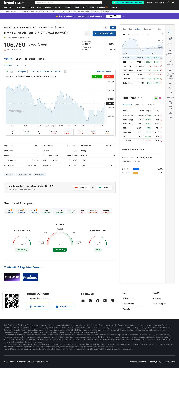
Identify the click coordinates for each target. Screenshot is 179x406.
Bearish (83, 187)
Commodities (149, 29)
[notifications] (168, 2)
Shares (160, 29)
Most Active (127, 104)
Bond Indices (95, 11)
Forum (41, 59)
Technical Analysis (18, 203)
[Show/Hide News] (65, 71)
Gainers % (140, 104)
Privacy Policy (155, 362)
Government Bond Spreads (66, 11)
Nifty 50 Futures (129, 70)
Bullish (106, 187)
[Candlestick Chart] (6, 71)
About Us (157, 293)
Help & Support (159, 304)
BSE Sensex (127, 62)
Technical (30, 59)
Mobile (125, 298)
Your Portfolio (128, 304)
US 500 (126, 75)
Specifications (108, 11)
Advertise (157, 298)
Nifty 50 (126, 58)
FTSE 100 (126, 79)
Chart (18, 59)
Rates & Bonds (11, 11)
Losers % (150, 104)
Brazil (42, 174)
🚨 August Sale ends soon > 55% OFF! (128, 3)
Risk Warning (170, 362)
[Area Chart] (11, 71)
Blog (124, 293)
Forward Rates (83, 11)
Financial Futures (28, 11)
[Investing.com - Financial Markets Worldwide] (14, 2)
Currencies (127, 29)
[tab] (9, 211)
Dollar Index (127, 83)
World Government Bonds (45, 11)
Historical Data (20, 65)
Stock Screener (88, 7)
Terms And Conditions (137, 362)
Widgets (126, 309)
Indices (138, 29)
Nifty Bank (127, 66)
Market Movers (131, 97)
